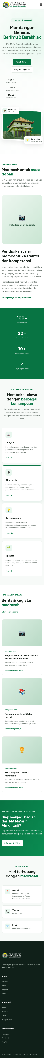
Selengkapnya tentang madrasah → (17, 298)
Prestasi (5, 1012)
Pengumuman (7, 1020)
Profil (4, 985)
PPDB (4, 1008)
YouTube (5, 1042)
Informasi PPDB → (12, 843)
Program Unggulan (22, 69)
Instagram (5, 1034)
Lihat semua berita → (11, 612)
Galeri (4, 1016)
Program (5, 989)
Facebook (5, 1038)
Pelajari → (10, 458)
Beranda (5, 981)
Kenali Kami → (22, 62)
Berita (4, 993)
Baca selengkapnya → (14, 670)
